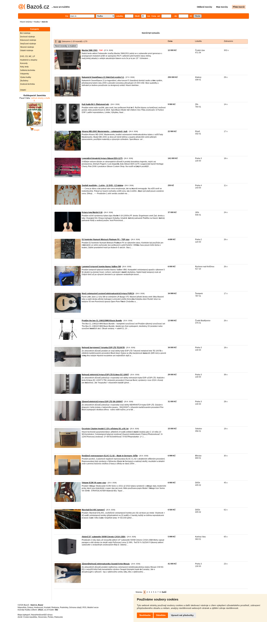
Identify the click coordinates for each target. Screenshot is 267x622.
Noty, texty (24, 67)
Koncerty (24, 63)
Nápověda (22, 607)
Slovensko (42, 617)
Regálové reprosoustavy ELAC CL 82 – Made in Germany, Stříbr (110, 456)
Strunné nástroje (27, 47)
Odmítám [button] (160, 615)
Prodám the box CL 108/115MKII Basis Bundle (102, 321)
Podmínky (64, 607)
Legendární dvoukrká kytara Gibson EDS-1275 (102, 158)
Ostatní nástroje (26, 50)
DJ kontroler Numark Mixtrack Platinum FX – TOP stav (105, 239)
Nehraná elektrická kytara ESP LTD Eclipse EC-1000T (105, 375)
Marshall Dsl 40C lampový (93, 510)
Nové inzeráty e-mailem (65, 46)
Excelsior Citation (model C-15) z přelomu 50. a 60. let (105, 429)
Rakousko (58, 617)
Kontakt (47, 607)
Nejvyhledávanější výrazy (42, 615)
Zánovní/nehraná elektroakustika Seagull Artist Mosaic (106, 564)
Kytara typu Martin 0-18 (92, 212)
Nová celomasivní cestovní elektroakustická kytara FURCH (108, 293)
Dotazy (30, 607)
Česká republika (30, 617)
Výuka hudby (25, 77)
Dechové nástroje (27, 37)
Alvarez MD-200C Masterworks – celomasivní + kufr (104, 131)
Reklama (55, 607)
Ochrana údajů (75, 607)
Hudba (37, 22)
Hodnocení (38, 607)
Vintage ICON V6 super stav (94, 483)
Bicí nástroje (25, 33)
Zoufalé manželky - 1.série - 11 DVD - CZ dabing (102, 185)
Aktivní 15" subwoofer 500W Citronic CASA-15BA (103, 537)
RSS (84, 607)
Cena (170, 41)
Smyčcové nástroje (28, 44)
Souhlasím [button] (144, 615)
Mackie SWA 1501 (89, 50)
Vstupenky (24, 74)
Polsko (50, 617)
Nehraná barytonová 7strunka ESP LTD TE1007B (103, 347)
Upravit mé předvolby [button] (182, 615)
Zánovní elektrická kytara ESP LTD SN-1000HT (102, 401)
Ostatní (23, 90)
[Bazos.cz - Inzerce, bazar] (33, 9)
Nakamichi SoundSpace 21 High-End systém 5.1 (103, 77)
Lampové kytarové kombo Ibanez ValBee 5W (101, 266)
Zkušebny (24, 81)
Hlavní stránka (26, 22)
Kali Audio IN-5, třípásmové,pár (95, 104)
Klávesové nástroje (28, 40)
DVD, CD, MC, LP (27, 56)
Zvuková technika (27, 84)
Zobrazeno (228, 41)
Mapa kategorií (24, 615)
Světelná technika (27, 70)
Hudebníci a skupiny (28, 60)
